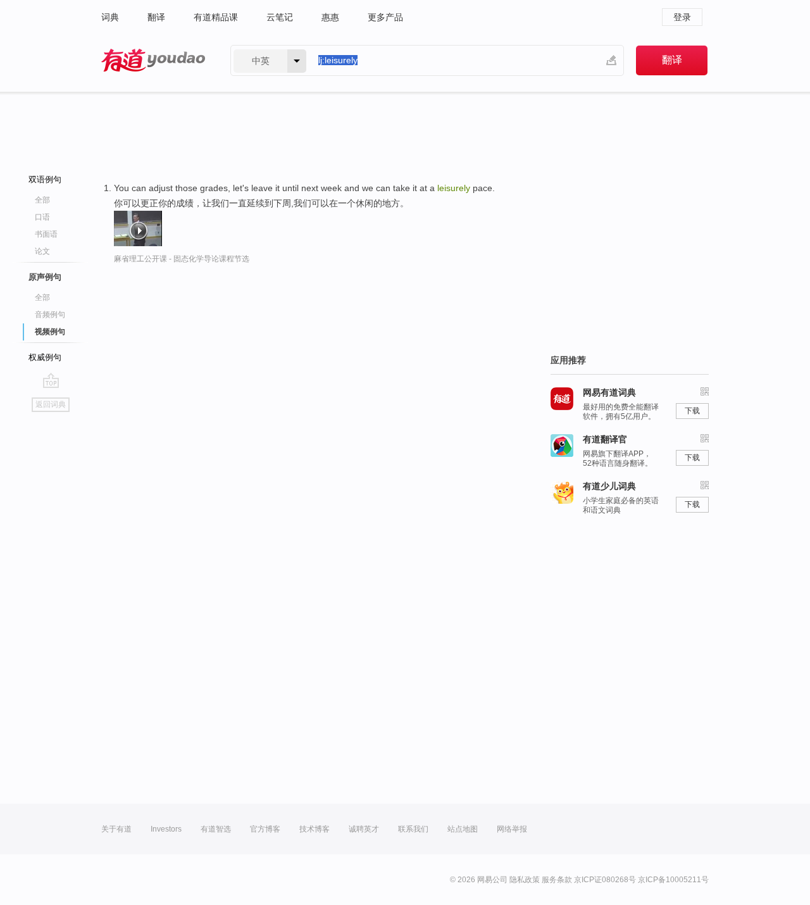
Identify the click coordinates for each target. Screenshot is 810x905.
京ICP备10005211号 (673, 879)
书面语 (46, 234)
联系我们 (413, 829)
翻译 (156, 17)
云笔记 (279, 17)
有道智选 (216, 829)
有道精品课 (216, 17)
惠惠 (330, 17)
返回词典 (50, 404)
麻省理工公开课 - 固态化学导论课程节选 (181, 258)
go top (51, 380)
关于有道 (116, 829)
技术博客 (314, 829)
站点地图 (462, 829)
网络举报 (512, 829)
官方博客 (265, 829)
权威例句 (44, 357)
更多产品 (385, 17)
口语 (42, 217)
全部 (42, 200)
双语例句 (44, 179)
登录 (682, 17)
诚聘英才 (364, 829)
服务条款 (557, 879)
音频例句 (50, 314)
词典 (110, 17)
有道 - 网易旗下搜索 (153, 60)
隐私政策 (524, 879)
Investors (166, 829)
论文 (42, 251)
